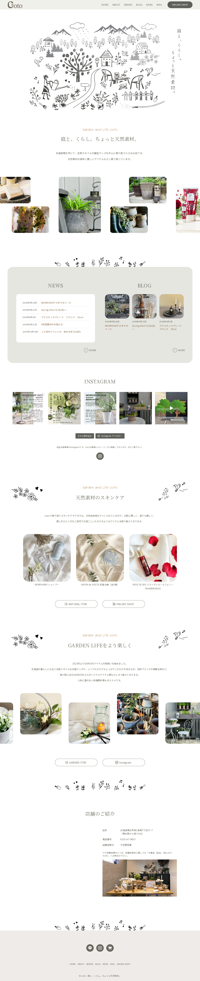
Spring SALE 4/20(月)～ (54, 309)
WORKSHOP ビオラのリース (56, 302)
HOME (73, 963)
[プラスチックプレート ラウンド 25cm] (171, 306)
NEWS (105, 963)
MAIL (112, 963)
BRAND (89, 963)
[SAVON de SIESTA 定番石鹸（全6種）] (100, 558)
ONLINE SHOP (123, 963)
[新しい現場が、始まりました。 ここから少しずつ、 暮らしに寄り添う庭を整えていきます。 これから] (171, 408)
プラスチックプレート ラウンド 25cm (62, 317)
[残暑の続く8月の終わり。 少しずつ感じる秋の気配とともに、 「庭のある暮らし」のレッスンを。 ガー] (28, 408)
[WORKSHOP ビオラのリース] (117, 306)
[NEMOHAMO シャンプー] (47, 558)
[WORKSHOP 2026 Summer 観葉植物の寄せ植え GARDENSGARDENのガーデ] (100, 408)
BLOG (98, 963)
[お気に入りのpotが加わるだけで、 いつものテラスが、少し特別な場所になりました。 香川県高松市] (135, 408)
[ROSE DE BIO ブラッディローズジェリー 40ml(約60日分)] (153, 558)
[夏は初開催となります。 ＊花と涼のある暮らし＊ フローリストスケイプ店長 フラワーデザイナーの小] (64, 408)
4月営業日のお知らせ (52, 324)
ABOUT (81, 963)
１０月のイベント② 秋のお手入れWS (61, 331)
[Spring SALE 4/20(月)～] (144, 306)
